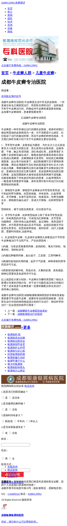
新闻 (9, 15)
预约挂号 (16, 96)
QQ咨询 (11, 473)
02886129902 (35, 494)
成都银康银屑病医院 (12, 482)
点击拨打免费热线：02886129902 (19, 65)
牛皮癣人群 (22, 73)
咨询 (9, 25)
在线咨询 (12, 466)
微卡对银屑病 (14, 364)
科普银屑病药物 (16, 354)
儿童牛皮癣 (45, 73)
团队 (9, 18)
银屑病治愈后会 (16, 341)
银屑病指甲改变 (16, 344)
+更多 (26, 327)
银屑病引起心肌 (16, 351)
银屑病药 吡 (14, 334)
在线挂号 (12, 476)
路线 (9, 31)
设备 (9, 28)
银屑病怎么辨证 (16, 370)
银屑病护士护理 (16, 347)
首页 (9, 8)
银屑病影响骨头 (16, 367)
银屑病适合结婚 (16, 337)
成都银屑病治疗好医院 (29, 314)
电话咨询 (29, 386)
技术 (9, 21)
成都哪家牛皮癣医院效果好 (32, 310)
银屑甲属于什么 (16, 360)
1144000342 (13, 494)
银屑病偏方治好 (16, 357)
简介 (9, 11)
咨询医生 (6, 96)
